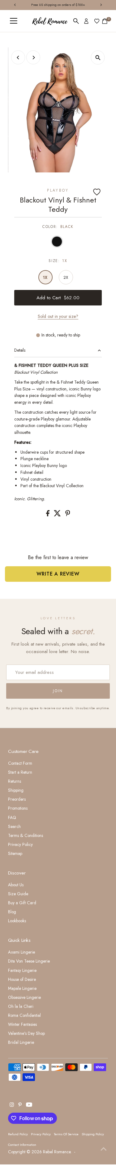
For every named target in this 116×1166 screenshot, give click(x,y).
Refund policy (18, 1134)
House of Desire (22, 979)
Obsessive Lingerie (24, 997)
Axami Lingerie (21, 952)
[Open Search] (76, 21)
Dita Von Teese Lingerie (29, 961)
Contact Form (20, 763)
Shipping (16, 790)
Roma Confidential (24, 1015)
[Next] (33, 58)
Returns (14, 781)
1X (45, 277)
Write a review (58, 573)
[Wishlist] (97, 21)
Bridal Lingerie (21, 1042)
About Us (16, 885)
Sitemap (15, 853)
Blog (12, 912)
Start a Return (20, 772)
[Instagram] (11, 1105)
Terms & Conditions (25, 835)
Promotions (18, 808)
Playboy (58, 190)
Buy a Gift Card (22, 903)
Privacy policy (41, 1134)
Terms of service (66, 1134)
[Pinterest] (20, 1105)
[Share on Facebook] (48, 515)
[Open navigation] (13, 21)
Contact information (22, 1144)
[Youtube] (29, 1105)
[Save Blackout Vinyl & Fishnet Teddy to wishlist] (97, 192)
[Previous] (18, 58)
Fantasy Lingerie (22, 970)
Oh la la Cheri (20, 1006)
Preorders (17, 799)
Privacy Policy (20, 844)
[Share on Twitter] (58, 515)
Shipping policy (93, 1134)
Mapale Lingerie (22, 988)
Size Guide (18, 894)
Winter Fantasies (22, 1024)
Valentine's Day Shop (26, 1033)
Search (14, 826)
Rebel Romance (57, 1152)
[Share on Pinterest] (67, 515)
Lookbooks (17, 921)
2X (65, 277)
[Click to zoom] (98, 58)
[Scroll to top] (103, 1149)
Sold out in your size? (58, 316)
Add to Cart (58, 297)
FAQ (12, 817)
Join (58, 691)
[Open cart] (104, 21)
